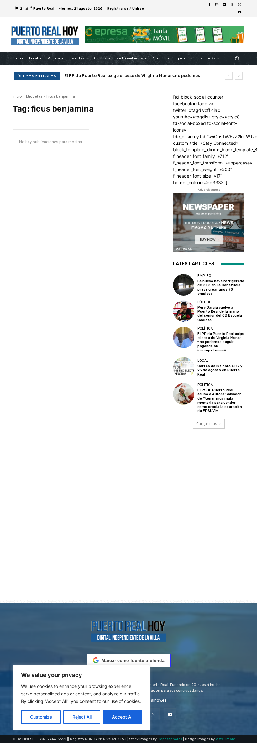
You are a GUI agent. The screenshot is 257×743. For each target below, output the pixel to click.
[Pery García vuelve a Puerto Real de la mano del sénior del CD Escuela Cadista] (183, 311)
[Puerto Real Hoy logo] (128, 629)
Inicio (17, 96)
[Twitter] (232, 4)
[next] (239, 76)
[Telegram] (224, 4)
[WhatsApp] (239, 4)
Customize (41, 717)
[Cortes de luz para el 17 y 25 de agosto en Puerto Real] (183, 367)
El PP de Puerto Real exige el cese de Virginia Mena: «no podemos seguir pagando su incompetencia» (220, 342)
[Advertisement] (128, 523)
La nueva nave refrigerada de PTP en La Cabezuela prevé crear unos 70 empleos (220, 287)
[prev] (229, 76)
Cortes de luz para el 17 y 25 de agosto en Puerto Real (125, 75)
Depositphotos (170, 739)
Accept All (122, 717)
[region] (81, 697)
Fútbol (204, 302)
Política (205, 328)
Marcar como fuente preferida (133, 660)
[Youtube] (239, 12)
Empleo (204, 276)
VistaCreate (225, 739)
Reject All (82, 717)
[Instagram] (217, 4)
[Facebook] (209, 4)
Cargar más (206, 423)
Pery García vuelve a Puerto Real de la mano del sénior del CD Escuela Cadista (219, 313)
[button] (237, 58)
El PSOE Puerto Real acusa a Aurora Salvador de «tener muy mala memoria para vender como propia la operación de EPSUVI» (219, 400)
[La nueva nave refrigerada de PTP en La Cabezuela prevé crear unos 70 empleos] (183, 284)
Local (202, 360)
